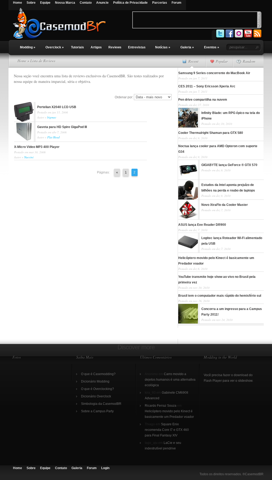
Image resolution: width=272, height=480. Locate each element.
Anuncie (102, 3)
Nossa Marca (65, 3)
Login (105, 468)
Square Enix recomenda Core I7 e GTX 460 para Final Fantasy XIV (167, 429)
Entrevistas (137, 47)
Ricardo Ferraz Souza (160, 405)
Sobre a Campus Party (97, 411)
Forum (176, 3)
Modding (27, 47)
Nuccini (28, 157)
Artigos (96, 47)
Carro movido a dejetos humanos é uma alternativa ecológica (170, 379)
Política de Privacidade (130, 3)
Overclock (54, 47)
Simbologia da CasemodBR (101, 404)
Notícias (162, 47)
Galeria (187, 47)
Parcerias (159, 3)
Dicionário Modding (95, 381)
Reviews (114, 47)
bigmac (51, 117)
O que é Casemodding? (98, 374)
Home (17, 3)
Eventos (211, 47)
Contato (86, 3)
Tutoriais (77, 47)
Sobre (31, 3)
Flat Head (53, 137)
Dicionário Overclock (96, 396)
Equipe (45, 3)
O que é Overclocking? (97, 389)
